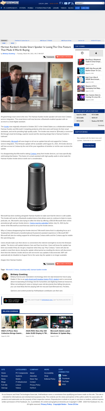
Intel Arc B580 (81, 115)
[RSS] (72, 3)
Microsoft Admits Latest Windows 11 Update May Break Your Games (60, 332)
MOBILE (30, 8)
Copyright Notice (59, 404)
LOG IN (41, 3)
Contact (33, 382)
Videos (18, 388)
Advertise (33, 376)
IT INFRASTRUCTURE (43, 8)
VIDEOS (63, 8)
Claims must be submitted (39, 223)
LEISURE (56, 8)
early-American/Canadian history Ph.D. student (42, 279)
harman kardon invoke (39, 270)
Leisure (18, 385)
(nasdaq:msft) (25, 270)
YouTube (65, 381)
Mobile (18, 379)
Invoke (6, 126)
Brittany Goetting (19, 274)
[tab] (82, 53)
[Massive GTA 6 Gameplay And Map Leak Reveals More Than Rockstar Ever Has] (81, 88)
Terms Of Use (73, 404)
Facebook (66, 378)
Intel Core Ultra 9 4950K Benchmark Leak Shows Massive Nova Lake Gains (93, 78)
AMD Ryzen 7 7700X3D (46, 40)
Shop (77, 8)
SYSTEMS (22, 8)
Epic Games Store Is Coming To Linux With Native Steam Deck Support (94, 96)
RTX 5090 (79, 118)
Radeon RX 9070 (97, 121)
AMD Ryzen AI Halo (66, 40)
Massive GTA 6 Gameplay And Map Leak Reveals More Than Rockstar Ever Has (93, 87)
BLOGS (70, 8)
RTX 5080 (95, 115)
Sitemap (4, 388)
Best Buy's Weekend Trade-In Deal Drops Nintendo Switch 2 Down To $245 (93, 61)
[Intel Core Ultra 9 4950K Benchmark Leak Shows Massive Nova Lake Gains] (81, 79)
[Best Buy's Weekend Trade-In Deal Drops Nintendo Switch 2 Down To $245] (81, 62)
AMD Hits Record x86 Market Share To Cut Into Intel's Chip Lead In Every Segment (93, 70)
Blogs (3, 382)
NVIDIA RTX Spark (96, 40)
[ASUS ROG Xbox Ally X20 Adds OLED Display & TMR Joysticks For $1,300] (37, 322)
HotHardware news (47, 300)
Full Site (4, 385)
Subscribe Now (89, 145)
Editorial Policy (49, 379)
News (12, 43)
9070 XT (94, 118)
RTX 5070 (79, 121)
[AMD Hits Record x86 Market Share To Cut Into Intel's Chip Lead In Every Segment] (81, 70)
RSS (64, 384)
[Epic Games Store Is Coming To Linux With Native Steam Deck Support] (81, 97)
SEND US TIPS (54, 3)
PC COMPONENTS (10, 8)
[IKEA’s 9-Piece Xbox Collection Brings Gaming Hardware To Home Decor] (12, 322)
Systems (19, 376)
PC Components (22, 373)
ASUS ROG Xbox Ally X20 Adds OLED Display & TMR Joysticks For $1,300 (37, 332)
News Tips (34, 379)
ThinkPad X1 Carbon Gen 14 (22, 40)
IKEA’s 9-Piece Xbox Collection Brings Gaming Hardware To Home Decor (11, 332)
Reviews (4, 376)
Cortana (33, 154)
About (32, 373)
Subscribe (85, 8)
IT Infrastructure (21, 382)
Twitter (64, 375)
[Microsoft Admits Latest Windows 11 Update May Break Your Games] (61, 322)
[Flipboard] (69, 3)
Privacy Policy (35, 385)
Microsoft (14, 141)
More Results (101, 125)
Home (3, 373)
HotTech (33, 388)
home (3, 43)
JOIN (46, 3)
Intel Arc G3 (81, 40)
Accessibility (48, 373)
